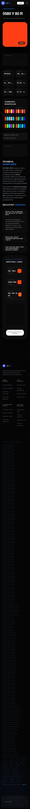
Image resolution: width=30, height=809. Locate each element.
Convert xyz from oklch (9, 703)
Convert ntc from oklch (9, 741)
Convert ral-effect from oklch (11, 726)
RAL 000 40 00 (15, 772)
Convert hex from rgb (9, 446)
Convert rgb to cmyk (8, 482)
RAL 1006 (11, 761)
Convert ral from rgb (9, 526)
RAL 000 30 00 (15, 770)
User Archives (21, 393)
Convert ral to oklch (9, 682)
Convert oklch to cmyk (9, 670)
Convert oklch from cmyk (10, 668)
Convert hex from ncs (9, 569)
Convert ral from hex (9, 534)
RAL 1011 (24, 761)
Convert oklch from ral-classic (12, 707)
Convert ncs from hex (9, 573)
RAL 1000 (23, 757)
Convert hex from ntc (9, 626)
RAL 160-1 (12, 780)
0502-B (21, 762)
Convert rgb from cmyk (9, 488)
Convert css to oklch (9, 743)
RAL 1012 (5, 762)
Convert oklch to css (9, 747)
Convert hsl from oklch (9, 657)
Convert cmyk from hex (9, 496)
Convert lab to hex (8, 505)
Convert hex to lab (8, 509)
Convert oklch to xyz (9, 701)
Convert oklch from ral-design (11, 714)
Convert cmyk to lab (8, 517)
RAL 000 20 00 (15, 768)
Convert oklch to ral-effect (10, 724)
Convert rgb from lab (9, 500)
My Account (21, 397)
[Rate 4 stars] (12, 138)
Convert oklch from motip (10, 730)
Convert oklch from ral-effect (11, 722)
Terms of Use (21, 420)
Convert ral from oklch (9, 688)
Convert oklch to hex (9, 647)
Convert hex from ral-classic (11, 607)
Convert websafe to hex (9, 632)
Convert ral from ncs (9, 557)
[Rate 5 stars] (14, 138)
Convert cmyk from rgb (9, 484)
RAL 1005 (5, 761)
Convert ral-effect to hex (10, 613)
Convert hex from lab (9, 507)
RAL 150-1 (5, 780)
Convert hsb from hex (9, 477)
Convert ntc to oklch (9, 736)
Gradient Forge (8, 416)
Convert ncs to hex (8, 567)
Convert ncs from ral (9, 553)
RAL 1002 (11, 759)
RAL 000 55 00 (6, 776)
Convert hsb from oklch (9, 665)
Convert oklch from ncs (9, 691)
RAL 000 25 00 (6, 770)
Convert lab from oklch (9, 680)
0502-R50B (5, 766)
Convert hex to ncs (8, 571)
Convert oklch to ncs (9, 693)
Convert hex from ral (9, 530)
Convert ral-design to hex (10, 609)
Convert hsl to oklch (9, 651)
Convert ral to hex (8, 528)
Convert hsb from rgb (9, 461)
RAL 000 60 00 (15, 776)
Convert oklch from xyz (9, 699)
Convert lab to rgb (8, 498)
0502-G (11, 764)
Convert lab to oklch (9, 674)
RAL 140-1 (18, 778)
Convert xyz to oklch (9, 697)
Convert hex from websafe (10, 634)
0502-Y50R (17, 766)
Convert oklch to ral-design (11, 716)
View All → (24, 784)
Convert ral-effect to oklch (10, 720)
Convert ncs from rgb (9, 565)
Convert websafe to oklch (10, 751)
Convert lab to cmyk (8, 513)
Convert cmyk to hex (8, 490)
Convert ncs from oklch (9, 695)
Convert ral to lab (8, 544)
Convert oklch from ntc (9, 738)
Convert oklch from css (9, 745)
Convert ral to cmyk (8, 536)
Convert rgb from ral (9, 523)
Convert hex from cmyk (9, 492)
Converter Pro (7, 385)
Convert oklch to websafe (10, 755)
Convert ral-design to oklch (11, 713)
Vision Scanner (8, 388)
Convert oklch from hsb (9, 661)
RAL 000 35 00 (6, 772)
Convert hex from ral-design (11, 611)
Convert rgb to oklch (9, 636)
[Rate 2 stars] (7, 138)
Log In (20, 3)
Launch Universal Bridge (15, 332)
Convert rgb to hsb (8, 459)
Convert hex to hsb (8, 475)
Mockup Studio (8, 413)
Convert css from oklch (9, 749)
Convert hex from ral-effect (11, 615)
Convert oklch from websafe (11, 753)
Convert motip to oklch (9, 728)
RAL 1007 (18, 761)
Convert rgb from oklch (9, 642)
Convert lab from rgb (9, 503)
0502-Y (11, 766)
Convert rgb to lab (8, 502)
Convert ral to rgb (8, 521)
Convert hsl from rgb (9, 454)
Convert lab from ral (9, 546)
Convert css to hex (8, 628)
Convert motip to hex (9, 620)
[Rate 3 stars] (10, 138)
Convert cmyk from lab (9, 515)
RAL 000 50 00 (15, 774)
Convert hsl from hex (9, 469)
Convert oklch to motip (9, 732)
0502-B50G (5, 764)
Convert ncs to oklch (9, 690)
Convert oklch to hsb (9, 663)
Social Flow (21, 385)
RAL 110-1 (23, 776)
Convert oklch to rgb (9, 640)
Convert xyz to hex (8, 601)
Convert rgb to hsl (8, 452)
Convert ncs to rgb (8, 559)
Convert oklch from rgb (9, 638)
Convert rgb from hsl (9, 457)
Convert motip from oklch (10, 734)
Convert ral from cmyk (9, 542)
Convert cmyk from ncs (9, 576)
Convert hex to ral (8, 532)
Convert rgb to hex (8, 444)
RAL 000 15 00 (6, 768)
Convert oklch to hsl (9, 655)
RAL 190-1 (12, 782)
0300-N (11, 762)
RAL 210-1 (18, 782)
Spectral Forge (8, 409)
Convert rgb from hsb (9, 465)
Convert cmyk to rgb (8, 486)
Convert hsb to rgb (8, 463)
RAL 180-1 (5, 782)
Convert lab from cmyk (9, 519)
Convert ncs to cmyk (8, 574)
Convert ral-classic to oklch (11, 705)
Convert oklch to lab (9, 678)
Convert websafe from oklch (11, 757)
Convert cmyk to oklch (9, 667)
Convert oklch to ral (9, 686)
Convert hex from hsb (9, 480)
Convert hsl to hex (8, 471)
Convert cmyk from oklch (10, 672)
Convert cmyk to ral (8, 540)
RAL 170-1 (18, 780)
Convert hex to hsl (8, 467)
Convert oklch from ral (9, 684)
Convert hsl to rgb (8, 455)
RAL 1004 (24, 759)
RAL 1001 (5, 759)
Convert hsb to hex (8, 478)
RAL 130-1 (12, 778)
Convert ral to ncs (8, 551)
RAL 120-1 (5, 778)
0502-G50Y (17, 764)
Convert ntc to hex (8, 624)
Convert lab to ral (8, 548)
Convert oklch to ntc (9, 739)
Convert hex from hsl (9, 473)
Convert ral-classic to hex (10, 605)
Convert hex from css (9, 630)
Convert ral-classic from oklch (12, 711)
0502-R (24, 764)
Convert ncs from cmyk (9, 580)
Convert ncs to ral (8, 555)
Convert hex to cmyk (8, 494)
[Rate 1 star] (5, 138)
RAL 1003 (18, 759)
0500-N (16, 762)
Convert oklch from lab (9, 676)
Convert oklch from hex (9, 645)
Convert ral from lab (9, 549)
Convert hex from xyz (9, 603)
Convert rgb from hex (9, 450)
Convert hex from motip (9, 622)
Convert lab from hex (9, 511)
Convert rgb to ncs (8, 563)
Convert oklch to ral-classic (11, 709)
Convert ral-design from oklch (11, 718)
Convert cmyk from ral (9, 538)
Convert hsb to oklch (9, 659)
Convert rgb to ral (8, 525)
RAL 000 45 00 (6, 774)
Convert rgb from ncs (9, 561)
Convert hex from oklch (9, 649)
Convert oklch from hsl (9, 653)
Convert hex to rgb (8, 448)
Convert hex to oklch (9, 643)
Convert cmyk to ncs (8, 578)
